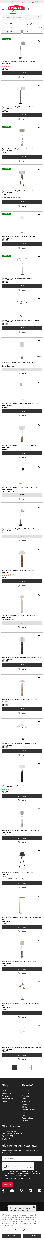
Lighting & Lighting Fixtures (27, 24)
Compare (23, 77)
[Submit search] (38, 17)
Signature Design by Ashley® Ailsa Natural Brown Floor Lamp (19, 445)
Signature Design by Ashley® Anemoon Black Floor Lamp (18, 62)
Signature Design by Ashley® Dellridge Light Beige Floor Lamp (20, 615)
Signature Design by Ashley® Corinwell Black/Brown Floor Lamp (20, 529)
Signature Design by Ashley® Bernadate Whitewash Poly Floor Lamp (22, 149)
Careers (25, 1115)
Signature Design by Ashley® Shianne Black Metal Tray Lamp (20, 961)
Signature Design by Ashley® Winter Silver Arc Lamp (17, 278)
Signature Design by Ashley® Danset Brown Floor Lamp (18, 570)
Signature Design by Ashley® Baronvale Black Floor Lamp (19, 107)
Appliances (6, 1093)
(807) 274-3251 (8, 1136)
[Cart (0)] (40, 8)
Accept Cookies (32, 1236)
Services (25, 1093)
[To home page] (16, 9)
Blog (24, 1112)
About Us (25, 1091)
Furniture (5, 1091)
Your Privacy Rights (22, 1230)
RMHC (24, 1099)
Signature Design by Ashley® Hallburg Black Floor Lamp (18, 785)
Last (28, 1067)
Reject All (11, 1236)
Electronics (13, 24)
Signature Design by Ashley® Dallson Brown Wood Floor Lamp (20, 191)
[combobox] (32, 32)
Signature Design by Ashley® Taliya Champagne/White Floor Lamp (21, 1047)
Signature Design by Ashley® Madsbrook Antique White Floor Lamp (21, 830)
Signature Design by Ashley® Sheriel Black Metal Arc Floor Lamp (20, 320)
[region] (22, 1226)
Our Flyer (25, 1104)
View (22, 369)
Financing (26, 1096)
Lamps (40, 24)
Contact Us (6, 1139)
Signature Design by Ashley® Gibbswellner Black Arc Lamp (19, 743)
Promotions (26, 1101)
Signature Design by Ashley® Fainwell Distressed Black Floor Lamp (21, 657)
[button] (3, 8)
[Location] (28, 8)
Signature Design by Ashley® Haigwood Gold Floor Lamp (18, 236)
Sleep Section (7, 1099)
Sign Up (7, 1184)
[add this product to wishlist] (39, 40)
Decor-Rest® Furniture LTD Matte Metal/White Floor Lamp (18, 362)
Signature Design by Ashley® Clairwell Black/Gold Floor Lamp (20, 487)
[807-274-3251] (34, 8)
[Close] (41, 1214)
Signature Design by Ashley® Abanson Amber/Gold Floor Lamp (20, 403)
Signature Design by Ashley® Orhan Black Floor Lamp (17, 872)
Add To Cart (22, 73)
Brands (5, 1101)
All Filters (12, 32)
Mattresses (6, 1096)
